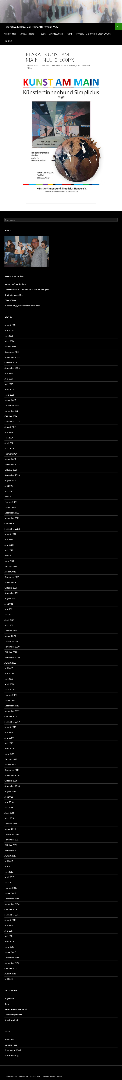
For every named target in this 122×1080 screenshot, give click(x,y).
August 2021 (10, 598)
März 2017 (9, 882)
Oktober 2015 (10, 968)
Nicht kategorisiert (13, 1014)
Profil (69, 34)
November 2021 (11, 582)
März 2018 (9, 818)
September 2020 (12, 657)
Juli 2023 (8, 486)
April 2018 (9, 813)
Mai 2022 (8, 550)
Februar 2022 (10, 566)
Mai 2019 (8, 743)
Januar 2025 (10, 400)
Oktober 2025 (10, 362)
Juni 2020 (9, 673)
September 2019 (12, 721)
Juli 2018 (8, 796)
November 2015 (11, 963)
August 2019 (10, 727)
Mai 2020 (8, 679)
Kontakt (8, 41)
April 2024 (9, 443)
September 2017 (12, 850)
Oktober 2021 (10, 587)
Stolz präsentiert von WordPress (49, 1076)
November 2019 (11, 711)
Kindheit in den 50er (13, 295)
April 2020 (9, 684)
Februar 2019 (10, 759)
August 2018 (10, 791)
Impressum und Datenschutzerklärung (93, 34)
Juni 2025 (9, 378)
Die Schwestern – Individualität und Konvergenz (26, 289)
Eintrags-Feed (10, 1045)
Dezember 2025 (11, 352)
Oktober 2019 (10, 716)
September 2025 (12, 368)
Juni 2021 (9, 609)
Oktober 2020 (10, 652)
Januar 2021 (10, 636)
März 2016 (9, 947)
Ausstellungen (56, 34)
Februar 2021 (10, 630)
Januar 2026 (10, 346)
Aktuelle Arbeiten (27, 34)
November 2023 (11, 464)
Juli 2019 (8, 732)
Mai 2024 (8, 437)
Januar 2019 (10, 764)
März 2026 (9, 341)
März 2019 (9, 754)
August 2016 (10, 920)
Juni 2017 (9, 866)
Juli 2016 (8, 925)
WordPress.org (11, 1055)
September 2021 (12, 593)
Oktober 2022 (10, 523)
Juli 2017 (8, 861)
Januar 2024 (10, 459)
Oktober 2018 (10, 780)
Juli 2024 (8, 432)
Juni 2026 (9, 330)
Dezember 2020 (11, 641)
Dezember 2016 (11, 898)
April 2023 (9, 496)
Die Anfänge (10, 300)
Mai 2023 (8, 491)
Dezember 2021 (11, 577)
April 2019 (9, 748)
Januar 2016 (10, 952)
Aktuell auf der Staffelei (15, 284)
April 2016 (9, 941)
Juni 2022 (9, 545)
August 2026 (10, 325)
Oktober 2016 (10, 909)
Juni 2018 (9, 802)
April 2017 (9, 877)
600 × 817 (46, 65)
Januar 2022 (10, 571)
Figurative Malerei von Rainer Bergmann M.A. (31, 26)
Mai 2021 (8, 614)
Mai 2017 (8, 872)
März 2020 (9, 689)
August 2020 (10, 662)
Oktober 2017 (10, 845)
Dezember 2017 (11, 834)
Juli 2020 (8, 668)
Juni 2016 (9, 930)
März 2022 (9, 561)
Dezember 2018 (11, 770)
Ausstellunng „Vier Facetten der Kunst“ (22, 305)
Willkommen (10, 34)
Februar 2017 (10, 888)
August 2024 (10, 427)
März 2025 (9, 394)
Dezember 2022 (11, 512)
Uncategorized (11, 1020)
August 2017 (10, 855)
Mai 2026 (8, 336)
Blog (43, 34)
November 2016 (11, 904)
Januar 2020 (10, 700)
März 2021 (9, 625)
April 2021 (9, 620)
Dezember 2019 (11, 705)
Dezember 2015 (11, 957)
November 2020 (11, 646)
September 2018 (12, 786)
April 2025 (9, 389)
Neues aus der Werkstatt (15, 1009)
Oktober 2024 (10, 416)
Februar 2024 (10, 453)
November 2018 (11, 775)
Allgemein (9, 998)
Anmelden (9, 1039)
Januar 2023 (10, 507)
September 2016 (12, 914)
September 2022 (12, 528)
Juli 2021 (8, 604)
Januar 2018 (10, 829)
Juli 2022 (8, 539)
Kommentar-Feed (12, 1050)
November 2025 (11, 357)
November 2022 (11, 518)
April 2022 (9, 555)
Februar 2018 (10, 823)
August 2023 (10, 480)
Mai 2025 (8, 384)
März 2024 (9, 448)
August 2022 (10, 534)
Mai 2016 (8, 936)
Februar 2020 (10, 695)
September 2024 (12, 421)
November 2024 (11, 411)
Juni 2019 (9, 738)
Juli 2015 (8, 979)
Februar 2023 (10, 502)
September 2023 (12, 475)
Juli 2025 (8, 373)
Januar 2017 (10, 893)
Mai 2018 (8, 807)
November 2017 (11, 839)
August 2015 (10, 973)
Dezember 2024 (11, 405)
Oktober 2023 (10, 470)
